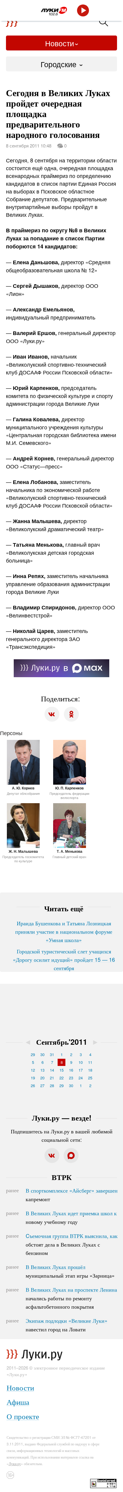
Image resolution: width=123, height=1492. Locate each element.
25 (90, 1078)
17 (81, 1070)
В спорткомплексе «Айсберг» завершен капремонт (72, 1195)
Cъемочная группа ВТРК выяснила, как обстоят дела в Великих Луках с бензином (72, 1244)
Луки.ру (15, 1463)
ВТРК (62, 1177)
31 (52, 1054)
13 (42, 1070)
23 (71, 1078)
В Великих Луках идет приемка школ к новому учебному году (71, 1217)
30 (42, 1054)
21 (52, 1078)
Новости (59, 43)
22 (61, 1078)
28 (52, 1085)
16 (71, 1070)
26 (33, 1085)
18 (90, 1070)
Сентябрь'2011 (61, 1041)
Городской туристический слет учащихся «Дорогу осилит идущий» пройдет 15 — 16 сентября (64, 959)
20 (42, 1078)
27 (42, 1085)
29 (33, 1054)
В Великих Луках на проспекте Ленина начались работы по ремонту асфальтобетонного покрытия (71, 1298)
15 (61, 1070)
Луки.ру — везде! (61, 1117)
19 (33, 1078)
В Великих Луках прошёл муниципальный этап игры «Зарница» (70, 1271)
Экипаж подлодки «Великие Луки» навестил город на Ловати (66, 1325)
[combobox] (61, 63)
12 (33, 1070)
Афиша (18, 1401)
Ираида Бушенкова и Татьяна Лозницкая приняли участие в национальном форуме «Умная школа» (63, 931)
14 (52, 1070)
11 (90, 1062)
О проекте (23, 1416)
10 (81, 1062)
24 (81, 1078)
